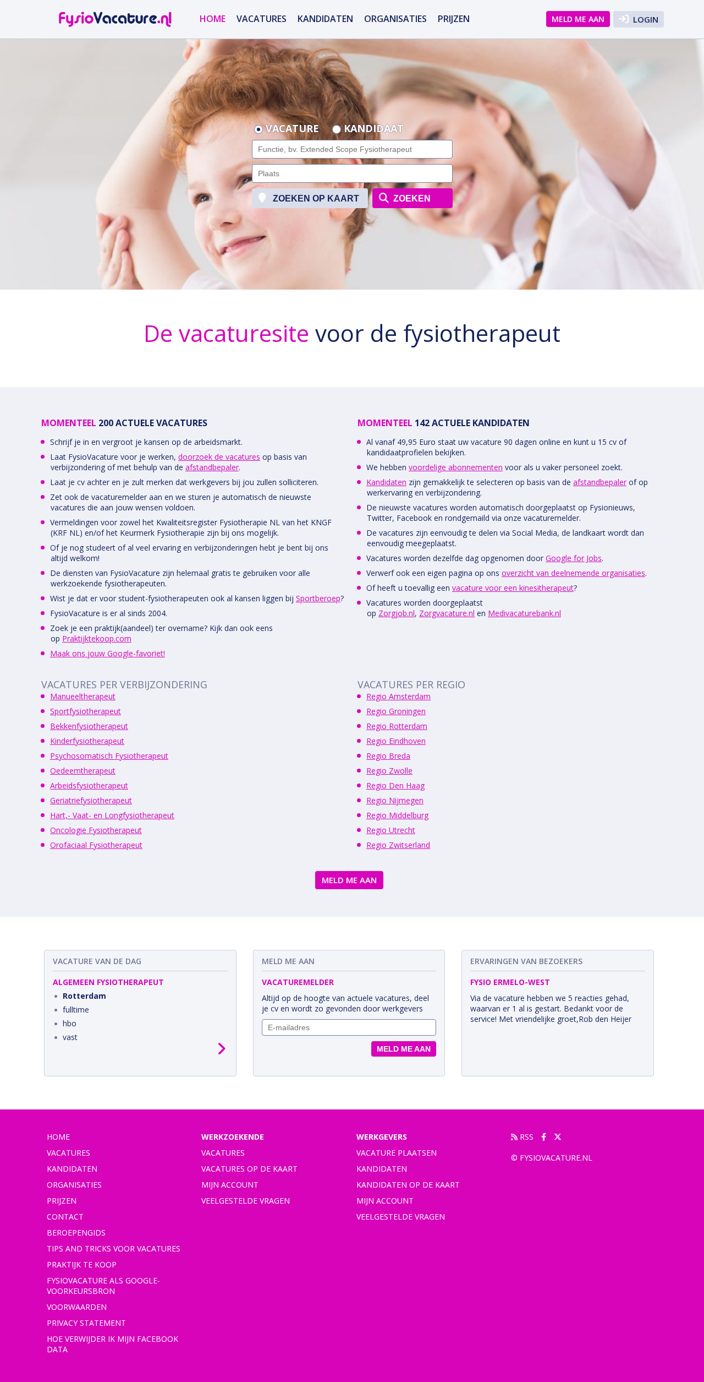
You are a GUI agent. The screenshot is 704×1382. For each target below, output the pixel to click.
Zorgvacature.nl (447, 613)
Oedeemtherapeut (83, 770)
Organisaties (395, 19)
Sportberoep (318, 598)
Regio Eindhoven (396, 741)
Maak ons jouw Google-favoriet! (107, 653)
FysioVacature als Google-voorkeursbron (103, 1285)
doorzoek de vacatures (219, 456)
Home (213, 19)
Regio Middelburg (397, 815)
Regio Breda (388, 755)
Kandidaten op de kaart (408, 1184)
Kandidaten (325, 19)
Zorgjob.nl (396, 613)
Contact (65, 1216)
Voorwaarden (77, 1307)
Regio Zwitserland (398, 845)
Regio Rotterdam (396, 726)
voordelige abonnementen (456, 467)
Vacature (292, 129)
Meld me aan (578, 19)
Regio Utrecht (390, 830)
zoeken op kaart (315, 198)
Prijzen (454, 19)
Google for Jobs (574, 558)
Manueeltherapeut (83, 696)
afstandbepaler (212, 467)
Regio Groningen (396, 711)
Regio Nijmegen (395, 800)
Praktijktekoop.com (96, 638)
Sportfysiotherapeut (85, 711)
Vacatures (223, 1152)
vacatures (262, 19)
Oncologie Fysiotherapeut (96, 830)
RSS (526, 1136)
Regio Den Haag (395, 785)
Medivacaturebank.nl (524, 613)
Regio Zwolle (389, 770)
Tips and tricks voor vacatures (113, 1248)
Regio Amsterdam (398, 696)
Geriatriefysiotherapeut (91, 800)
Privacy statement (86, 1323)
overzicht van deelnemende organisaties (573, 573)
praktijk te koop (82, 1264)
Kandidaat (374, 129)
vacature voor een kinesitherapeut (513, 588)
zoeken (411, 198)
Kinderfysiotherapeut (87, 741)
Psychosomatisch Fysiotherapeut (109, 755)
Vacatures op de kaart (249, 1168)
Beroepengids (76, 1232)
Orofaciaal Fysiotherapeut (96, 845)
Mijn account (229, 1184)
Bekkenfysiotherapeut (89, 726)
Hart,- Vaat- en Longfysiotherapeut (112, 815)
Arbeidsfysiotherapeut (89, 785)
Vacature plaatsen (396, 1152)
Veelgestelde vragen (245, 1200)
